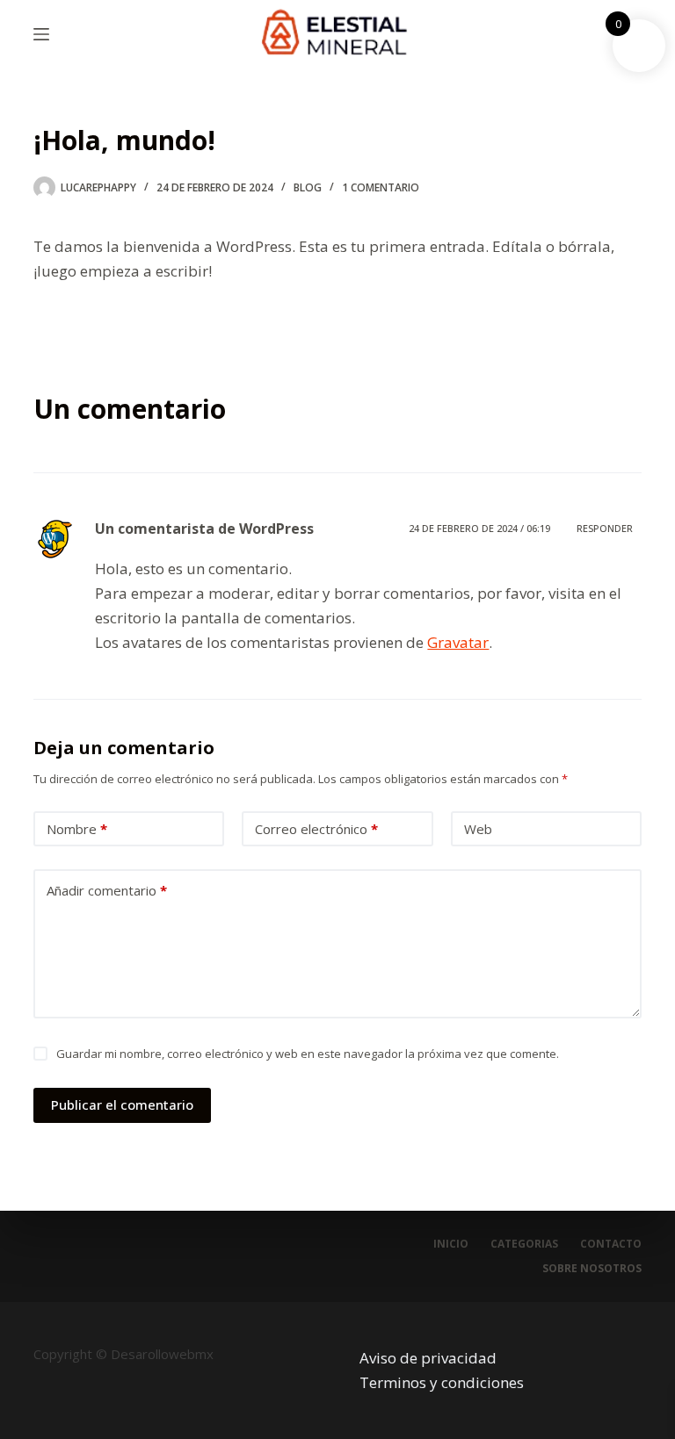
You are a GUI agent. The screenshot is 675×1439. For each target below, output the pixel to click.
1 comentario (380, 187)
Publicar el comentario (122, 1104)
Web (478, 829)
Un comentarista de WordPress (204, 528)
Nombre (77, 829)
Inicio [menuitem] (450, 1244)
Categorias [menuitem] (524, 1244)
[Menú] (41, 34)
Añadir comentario (107, 890)
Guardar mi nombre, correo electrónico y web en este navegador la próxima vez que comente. (307, 1053)
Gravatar (458, 642)
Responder (605, 528)
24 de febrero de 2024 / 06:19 (479, 528)
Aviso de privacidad (428, 1358)
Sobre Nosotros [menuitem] (592, 1269)
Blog (308, 187)
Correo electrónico (316, 829)
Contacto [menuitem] (611, 1244)
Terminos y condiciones (441, 1382)
